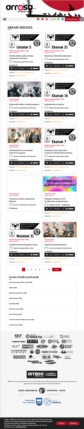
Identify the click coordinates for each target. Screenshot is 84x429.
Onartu (61, 423)
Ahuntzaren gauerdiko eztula (19, 50)
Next (56, 269)
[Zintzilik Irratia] (50, 362)
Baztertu (73, 423)
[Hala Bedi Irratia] (42, 346)
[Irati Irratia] (54, 346)
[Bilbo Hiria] (32, 341)
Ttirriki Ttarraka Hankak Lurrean (20, 319)
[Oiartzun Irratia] (67, 351)
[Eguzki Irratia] (53, 341)
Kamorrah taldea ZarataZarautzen (24, 104)
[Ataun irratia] (18, 341)
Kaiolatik (12, 304)
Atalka (11, 288)
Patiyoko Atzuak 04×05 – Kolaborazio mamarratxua (56, 200)
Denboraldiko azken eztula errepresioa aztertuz (21, 57)
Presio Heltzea (14, 314)
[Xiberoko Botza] (67, 357)
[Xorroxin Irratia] (35, 362)
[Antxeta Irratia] (34, 336)
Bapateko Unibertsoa (16, 293)
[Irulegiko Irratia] (66, 346)
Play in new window (21, 72)
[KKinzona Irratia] (18, 351)
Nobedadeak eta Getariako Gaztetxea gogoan (21, 151)
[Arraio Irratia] (50, 336)
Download (31, 72)
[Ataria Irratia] (65, 336)
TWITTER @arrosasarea (14, 413)
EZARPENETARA (21, 427)
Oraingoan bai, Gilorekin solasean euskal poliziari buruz (58, 151)
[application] (24, 68)
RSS (21, 76)
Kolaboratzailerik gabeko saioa (23, 245)
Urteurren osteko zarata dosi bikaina (22, 200)
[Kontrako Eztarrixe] (31, 351)
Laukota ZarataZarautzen (55, 245)
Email (17, 76)
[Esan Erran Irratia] (66, 341)
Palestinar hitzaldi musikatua (57, 56)
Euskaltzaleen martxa (54, 104)
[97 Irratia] (19, 336)
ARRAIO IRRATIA (14, 52)
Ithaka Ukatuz (14, 298)
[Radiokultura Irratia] (19, 357)
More (24, 76)
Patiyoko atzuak (50, 193)
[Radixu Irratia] (34, 357)
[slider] (36, 68)
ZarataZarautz (14, 99)
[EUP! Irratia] (16, 346)
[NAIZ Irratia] (50, 351)
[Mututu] (31, 68)
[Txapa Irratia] (57, 357)
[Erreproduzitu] (12, 68)
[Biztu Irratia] (43, 341)
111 (49, 269)
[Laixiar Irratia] (37, 351)
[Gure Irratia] (28, 346)
